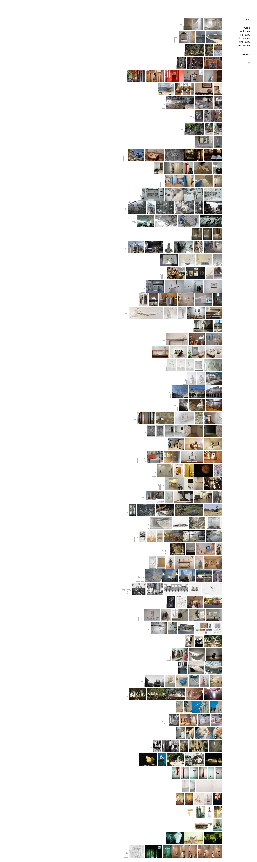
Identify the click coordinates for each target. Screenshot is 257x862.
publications (244, 45)
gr (249, 63)
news (247, 19)
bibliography (244, 38)
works (247, 28)
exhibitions (245, 31)
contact (246, 54)
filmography (244, 42)
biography (245, 35)
